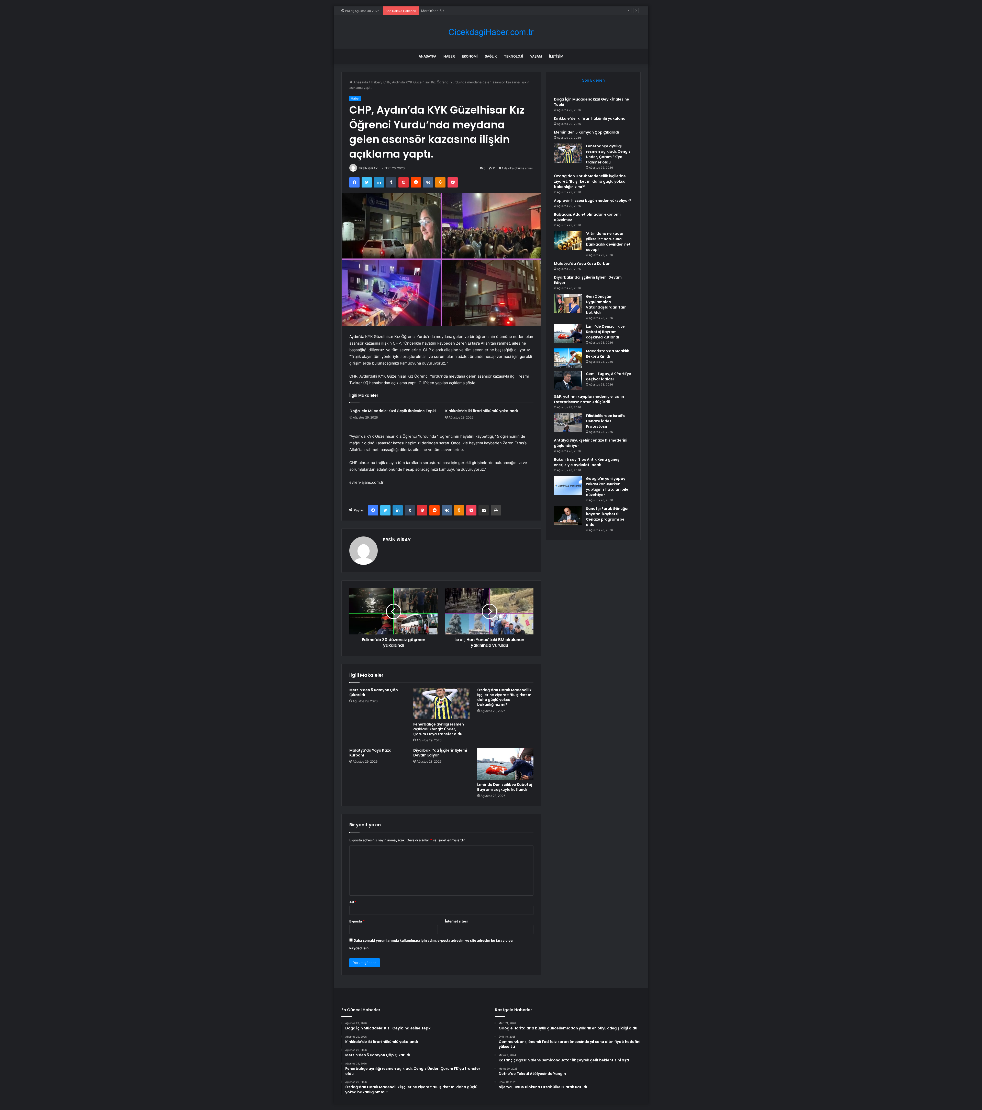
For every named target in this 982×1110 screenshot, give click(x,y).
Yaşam (536, 56)
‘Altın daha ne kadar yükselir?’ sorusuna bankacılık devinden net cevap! (608, 241)
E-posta (357, 921)
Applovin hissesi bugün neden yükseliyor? (592, 200)
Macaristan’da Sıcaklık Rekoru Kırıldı (607, 353)
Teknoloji (513, 56)
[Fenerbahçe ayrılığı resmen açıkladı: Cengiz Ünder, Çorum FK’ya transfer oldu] (441, 703)
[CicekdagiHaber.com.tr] (491, 32)
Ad (352, 902)
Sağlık (491, 56)
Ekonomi (470, 56)
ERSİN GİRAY (368, 168)
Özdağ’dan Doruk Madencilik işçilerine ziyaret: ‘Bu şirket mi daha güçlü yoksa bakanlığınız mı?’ (504, 697)
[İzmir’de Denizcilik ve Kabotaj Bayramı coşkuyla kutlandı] (505, 764)
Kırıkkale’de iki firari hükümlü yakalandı (481, 410)
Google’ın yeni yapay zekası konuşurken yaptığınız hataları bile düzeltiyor (607, 486)
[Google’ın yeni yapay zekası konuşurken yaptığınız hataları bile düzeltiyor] (568, 485)
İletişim (556, 56)
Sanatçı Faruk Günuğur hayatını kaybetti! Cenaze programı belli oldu (607, 516)
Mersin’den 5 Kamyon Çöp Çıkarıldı (448, 11)
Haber (449, 56)
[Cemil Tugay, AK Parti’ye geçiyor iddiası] (568, 380)
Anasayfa (427, 56)
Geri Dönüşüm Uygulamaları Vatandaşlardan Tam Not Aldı (606, 304)
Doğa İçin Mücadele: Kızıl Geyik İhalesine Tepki (393, 410)
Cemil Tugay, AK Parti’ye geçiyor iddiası (608, 376)
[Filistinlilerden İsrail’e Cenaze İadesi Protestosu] (568, 422)
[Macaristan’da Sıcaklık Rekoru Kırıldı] (568, 358)
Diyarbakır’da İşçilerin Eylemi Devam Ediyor (440, 753)
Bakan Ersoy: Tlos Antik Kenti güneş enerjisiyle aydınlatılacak (586, 462)
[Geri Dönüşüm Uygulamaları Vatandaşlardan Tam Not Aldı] (568, 303)
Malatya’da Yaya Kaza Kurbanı (370, 753)
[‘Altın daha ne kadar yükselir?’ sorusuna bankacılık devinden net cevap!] (568, 240)
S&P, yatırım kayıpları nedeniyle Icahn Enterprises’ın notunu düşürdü (589, 399)
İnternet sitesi (456, 921)
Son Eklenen (593, 80)
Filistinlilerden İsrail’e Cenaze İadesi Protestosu (606, 421)
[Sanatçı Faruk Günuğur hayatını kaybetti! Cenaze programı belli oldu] (568, 515)
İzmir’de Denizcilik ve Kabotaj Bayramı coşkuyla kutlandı (504, 787)
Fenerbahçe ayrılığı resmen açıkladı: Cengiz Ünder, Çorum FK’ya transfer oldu (438, 729)
